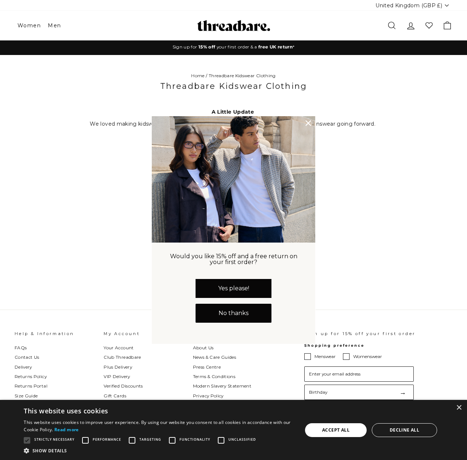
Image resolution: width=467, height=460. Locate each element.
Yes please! (233, 288)
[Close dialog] (308, 123)
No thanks (233, 313)
